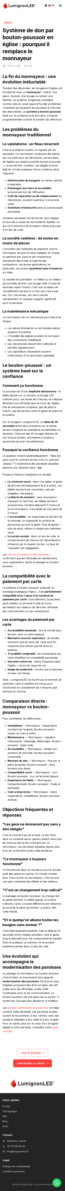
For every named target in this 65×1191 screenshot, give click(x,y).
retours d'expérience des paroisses (28, 554)
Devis (5, 1126)
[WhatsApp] (56, 1182)
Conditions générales (14, 1171)
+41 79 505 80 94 (16, 1146)
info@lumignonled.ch (17, 1151)
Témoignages (10, 1111)
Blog (5, 1121)
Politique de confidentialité (16, 1166)
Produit (6, 1106)
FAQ (5, 1116)
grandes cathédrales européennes (27, 1007)
